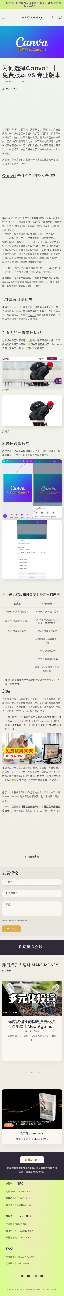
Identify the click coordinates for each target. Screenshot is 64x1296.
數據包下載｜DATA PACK (18, 1237)
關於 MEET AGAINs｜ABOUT (20, 1191)
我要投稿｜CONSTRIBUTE (19, 1198)
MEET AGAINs (17, 1289)
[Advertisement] (32, 109)
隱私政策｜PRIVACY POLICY (20, 1256)
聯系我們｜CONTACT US (18, 1204)
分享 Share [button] (11, 88)
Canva (22, 163)
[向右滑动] (38, 1072)
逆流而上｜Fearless (31, 1133)
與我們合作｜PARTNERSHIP (19, 1230)
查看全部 (6, 970)
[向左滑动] (25, 1072)
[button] (3, 17)
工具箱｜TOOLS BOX (16, 1224)
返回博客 (33, 857)
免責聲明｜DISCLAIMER (17, 1263)
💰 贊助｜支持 (32, 1159)
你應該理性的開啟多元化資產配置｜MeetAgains (32, 1024)
